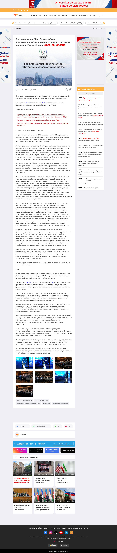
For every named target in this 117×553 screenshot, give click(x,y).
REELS (45, 15)
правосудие (44, 400)
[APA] (58, 541)
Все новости (36, 15)
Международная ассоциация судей (28, 403)
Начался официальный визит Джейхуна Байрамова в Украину (39, 120)
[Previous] (13, 23)
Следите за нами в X (68, 450)
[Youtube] (21, 10)
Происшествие (54, 15)
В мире (64, 15)
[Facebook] (13, 10)
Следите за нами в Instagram (21, 450)
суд (36, 400)
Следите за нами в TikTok (37, 450)
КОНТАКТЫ (46, 528)
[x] (18, 10)
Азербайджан (27, 400)
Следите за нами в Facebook (52, 450)
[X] (56, 533)
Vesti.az (28, 103)
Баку (18, 400)
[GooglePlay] (52, 545)
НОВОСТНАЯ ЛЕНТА (88, 89)
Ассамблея (46, 403)
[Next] (104, 23)
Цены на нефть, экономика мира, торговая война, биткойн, (31, 23)
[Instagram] (15, 10)
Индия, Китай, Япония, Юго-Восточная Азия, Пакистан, (69, 23)
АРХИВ (53, 528)
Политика (73, 15)
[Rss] (27, 10)
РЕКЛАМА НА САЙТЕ (35, 528)
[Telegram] (24, 10)
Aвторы (92, 15)
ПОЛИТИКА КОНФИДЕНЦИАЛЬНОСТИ (68, 528)
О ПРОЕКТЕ (84, 528)
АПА (43, 103)
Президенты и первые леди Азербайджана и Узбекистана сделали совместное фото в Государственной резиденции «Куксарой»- (43, 116)
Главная (95, 28)
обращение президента (60, 403)
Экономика (83, 15)
